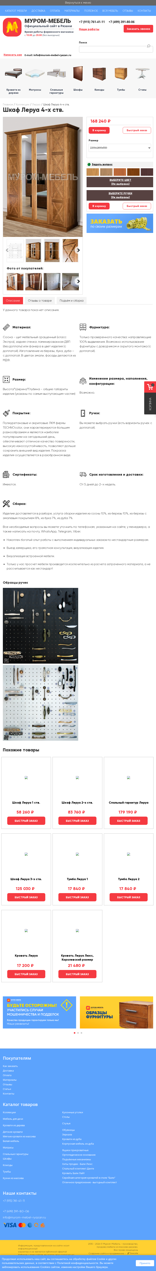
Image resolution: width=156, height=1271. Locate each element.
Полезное (91, 10)
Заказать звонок (138, 29)
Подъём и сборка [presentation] (72, 300)
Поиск (83, 42)
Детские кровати (13, 1131)
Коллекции (22, 104)
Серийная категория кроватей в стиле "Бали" (88, 1177)
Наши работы (89, 29)
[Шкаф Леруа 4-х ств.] (43, 177)
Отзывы (128, 10)
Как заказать (10, 1066)
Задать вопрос (102, 164)
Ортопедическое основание (79, 1154)
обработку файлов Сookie (89, 1258)
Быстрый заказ (137, 130)
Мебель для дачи (13, 1118)
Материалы (72, 10)
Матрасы (8, 1147)
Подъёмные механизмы (76, 1159)
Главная (8, 104)
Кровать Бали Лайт (73, 1173)
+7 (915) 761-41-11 (92, 22)
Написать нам (13, 54)
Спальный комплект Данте (78, 1168)
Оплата (55, 10)
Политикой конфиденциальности (77, 1262)
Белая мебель (11, 1141)
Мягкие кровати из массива (19, 1136)
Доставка (38, 10)
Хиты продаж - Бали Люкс (77, 1164)
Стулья (66, 1123)
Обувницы (68, 1130)
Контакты (144, 10)
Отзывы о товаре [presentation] (40, 300)
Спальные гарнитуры (15, 1154)
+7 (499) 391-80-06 (122, 22)
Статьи (7, 1089)
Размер (93, 140)
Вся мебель (110, 10)
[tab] (13, 300)
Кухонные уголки (72, 1112)
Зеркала (67, 1134)
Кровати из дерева (14, 1125)
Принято (145, 1263)
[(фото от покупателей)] (15, 281)
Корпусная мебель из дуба (78, 1143)
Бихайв (134, 1253)
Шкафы (7, 1158)
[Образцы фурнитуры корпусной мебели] (41, 626)
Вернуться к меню (78, 2)
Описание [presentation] (13, 300)
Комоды (8, 1165)
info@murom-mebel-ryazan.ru (52, 55)
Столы (66, 1117)
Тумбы (7, 1171)
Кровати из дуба (71, 1139)
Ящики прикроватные (75, 1150)
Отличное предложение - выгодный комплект (89, 1182)
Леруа (36, 104)
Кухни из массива (13, 1178)
